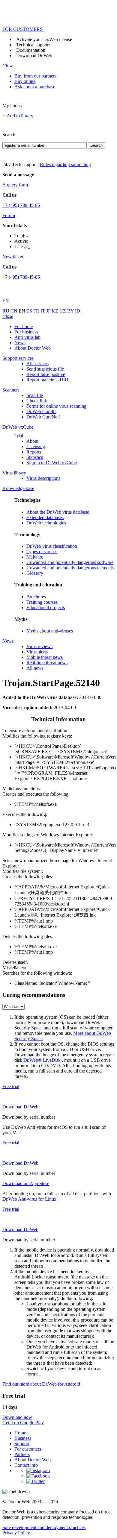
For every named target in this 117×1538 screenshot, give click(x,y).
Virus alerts (37, 651)
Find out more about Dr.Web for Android (41, 1384)
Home (20, 1432)
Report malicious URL (48, 379)
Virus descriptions (43, 478)
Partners (22, 1454)
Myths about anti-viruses (49, 630)
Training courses (42, 602)
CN (14, 310)
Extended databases (45, 517)
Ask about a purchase (34, 86)
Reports (33, 451)
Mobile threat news (44, 657)
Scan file (34, 395)
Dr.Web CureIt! (41, 411)
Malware (34, 556)
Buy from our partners (35, 75)
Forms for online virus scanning (56, 406)
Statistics (34, 457)
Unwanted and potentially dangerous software (69, 562)
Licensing (35, 446)
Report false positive (45, 374)
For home (23, 326)
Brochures (36, 596)
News (20, 342)
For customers (27, 1448)
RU (6, 310)
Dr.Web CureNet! (43, 416)
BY (71, 310)
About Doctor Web (32, 348)
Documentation (30, 50)
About (32, 441)
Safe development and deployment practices (44, 1527)
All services (37, 363)
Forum (8, 215)
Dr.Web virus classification (51, 546)
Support (21, 1443)
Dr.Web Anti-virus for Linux (29, 1199)
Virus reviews (39, 646)
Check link (36, 400)
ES (29, 310)
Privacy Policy (16, 1532)
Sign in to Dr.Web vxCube (51, 462)
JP (49, 310)
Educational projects (45, 607)
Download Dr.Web (34, 55)
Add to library (20, 115)
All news (35, 668)
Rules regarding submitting (65, 164)
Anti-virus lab (27, 337)
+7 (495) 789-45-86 (21, 205)
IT (43, 310)
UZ (63, 310)
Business (22, 1438)
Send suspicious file (45, 368)
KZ (55, 310)
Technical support (33, 44)
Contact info (26, 1465)
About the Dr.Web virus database (57, 512)
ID (77, 310)
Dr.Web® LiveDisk (42, 1060)
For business (26, 331)
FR (36, 310)
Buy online (24, 81)
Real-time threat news (47, 662)
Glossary (34, 573)
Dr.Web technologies (46, 522)
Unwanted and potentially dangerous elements (70, 567)
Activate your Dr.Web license (44, 39)
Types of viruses (41, 551)
